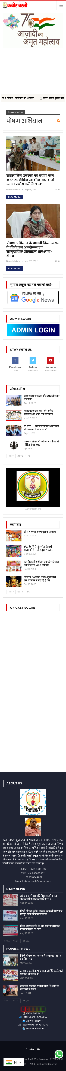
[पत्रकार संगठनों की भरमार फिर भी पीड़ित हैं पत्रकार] (13, 445)
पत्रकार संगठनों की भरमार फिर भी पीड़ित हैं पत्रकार (41, 443)
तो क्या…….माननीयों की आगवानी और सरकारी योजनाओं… (41, 428)
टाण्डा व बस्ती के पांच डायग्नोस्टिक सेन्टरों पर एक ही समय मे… (41, 972)
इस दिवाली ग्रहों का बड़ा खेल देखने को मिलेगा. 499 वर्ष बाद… (41, 563)
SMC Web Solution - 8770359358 (45, 1059)
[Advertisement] (33, 69)
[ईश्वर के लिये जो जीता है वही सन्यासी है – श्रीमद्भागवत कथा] (13, 551)
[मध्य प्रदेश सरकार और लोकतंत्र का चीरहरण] (13, 400)
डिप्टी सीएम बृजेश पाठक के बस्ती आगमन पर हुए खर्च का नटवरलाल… (41, 912)
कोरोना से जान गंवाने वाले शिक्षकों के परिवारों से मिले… (39, 988)
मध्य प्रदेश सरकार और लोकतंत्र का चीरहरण (41, 397)
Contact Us (33, 1049)
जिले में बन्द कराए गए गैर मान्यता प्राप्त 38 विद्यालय (40, 957)
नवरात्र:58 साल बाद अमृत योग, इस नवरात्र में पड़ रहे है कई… (40, 579)
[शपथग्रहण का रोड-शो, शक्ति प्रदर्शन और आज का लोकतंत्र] (13, 415)
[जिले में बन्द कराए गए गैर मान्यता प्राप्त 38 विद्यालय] (10, 960)
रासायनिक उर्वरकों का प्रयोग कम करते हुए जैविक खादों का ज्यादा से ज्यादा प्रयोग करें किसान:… (30, 179)
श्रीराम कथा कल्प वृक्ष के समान (40, 531)
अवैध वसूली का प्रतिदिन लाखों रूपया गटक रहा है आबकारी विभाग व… (39, 897)
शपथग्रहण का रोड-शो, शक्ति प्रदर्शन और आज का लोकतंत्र (38, 412)
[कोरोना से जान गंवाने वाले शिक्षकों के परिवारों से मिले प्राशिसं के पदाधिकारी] (10, 990)
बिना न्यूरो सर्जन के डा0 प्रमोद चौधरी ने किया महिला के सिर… (40, 928)
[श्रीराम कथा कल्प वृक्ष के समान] (13, 536)
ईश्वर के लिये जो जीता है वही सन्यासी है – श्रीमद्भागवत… (38, 548)
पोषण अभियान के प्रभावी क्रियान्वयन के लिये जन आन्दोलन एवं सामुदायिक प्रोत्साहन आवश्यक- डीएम (32, 249)
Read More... (14, 196)
